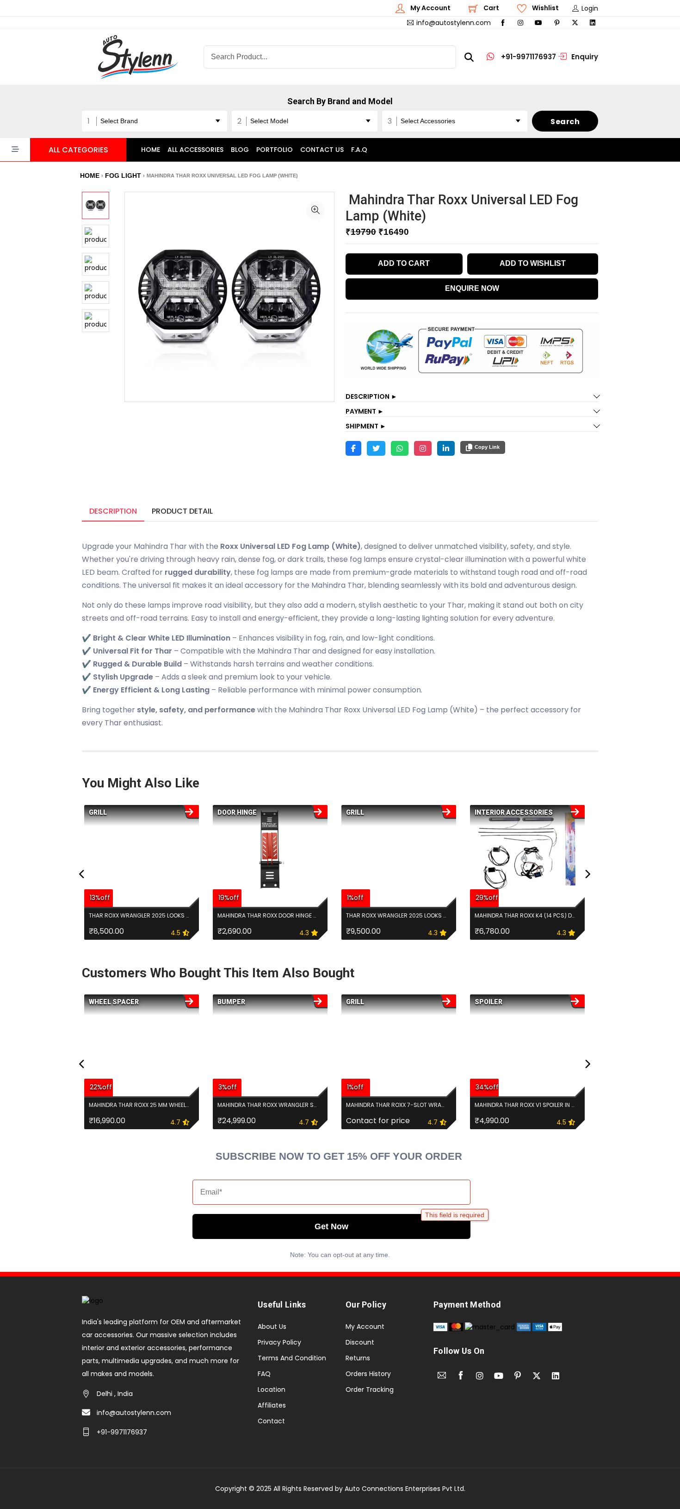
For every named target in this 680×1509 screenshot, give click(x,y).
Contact (271, 1421)
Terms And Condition (292, 1358)
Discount (360, 1342)
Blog (240, 149)
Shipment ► (366, 426)
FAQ (264, 1373)
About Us (272, 1326)
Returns (358, 1358)
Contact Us (322, 149)
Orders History (368, 1373)
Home (150, 149)
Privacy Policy (279, 1342)
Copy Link (487, 447)
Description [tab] (113, 511)
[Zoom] (315, 210)
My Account (365, 1326)
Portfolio (274, 149)
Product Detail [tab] (182, 511)
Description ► (371, 396)
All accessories (195, 149)
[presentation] (81, 874)
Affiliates (272, 1405)
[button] (63, 150)
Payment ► (365, 411)
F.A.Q (359, 149)
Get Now (331, 1226)
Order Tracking (370, 1389)
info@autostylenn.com (134, 1412)
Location (271, 1389)
